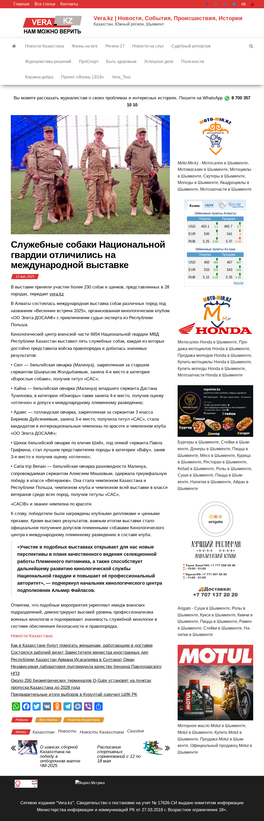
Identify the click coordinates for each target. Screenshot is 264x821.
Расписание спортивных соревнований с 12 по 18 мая (119, 754)
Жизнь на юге (85, 46)
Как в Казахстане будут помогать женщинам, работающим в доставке (82, 645)
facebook (207, 4)
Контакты (69, 4)
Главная (21, 4)
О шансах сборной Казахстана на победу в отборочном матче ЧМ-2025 (60, 756)
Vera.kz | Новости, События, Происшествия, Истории (168, 18)
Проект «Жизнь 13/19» (82, 77)
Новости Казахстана (44, 46)
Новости (67, 731)
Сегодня (135, 731)
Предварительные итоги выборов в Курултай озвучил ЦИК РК (74, 694)
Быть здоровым (121, 61)
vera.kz (57, 294)
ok (243, 4)
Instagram (215, 4)
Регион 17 (115, 46)
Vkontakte (225, 4)
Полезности (192, 61)
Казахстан (43, 732)
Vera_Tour (121, 77)
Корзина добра (39, 77)
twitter (234, 4)
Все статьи (45, 4)
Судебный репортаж (191, 46)
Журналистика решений (48, 61)
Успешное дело (159, 61)
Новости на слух (148, 46)
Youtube (252, 4)
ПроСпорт (88, 61)
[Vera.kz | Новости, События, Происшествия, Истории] (14, 46)
